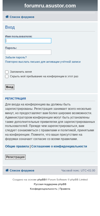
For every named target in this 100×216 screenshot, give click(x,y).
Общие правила (17, 146)
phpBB (41, 179)
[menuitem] (43, 189)
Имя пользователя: (18, 36)
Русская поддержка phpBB (50, 184)
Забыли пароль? (16, 57)
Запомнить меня (20, 71)
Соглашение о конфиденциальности (59, 146)
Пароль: (11, 47)
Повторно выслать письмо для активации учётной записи (43, 61)
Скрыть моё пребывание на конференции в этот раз (43, 76)
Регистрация (15, 157)
